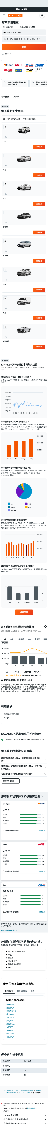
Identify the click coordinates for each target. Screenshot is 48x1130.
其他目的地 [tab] (9, 991)
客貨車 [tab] (37, 639)
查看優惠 (39, 147)
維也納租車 (10, 1024)
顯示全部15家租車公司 (9, 930)
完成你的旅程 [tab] (22, 991)
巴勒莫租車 (10, 1005)
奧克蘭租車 (10, 1037)
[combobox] (9, 27)
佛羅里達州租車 (11, 1093)
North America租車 (27, 1091)
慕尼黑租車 (10, 1014)
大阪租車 (9, 1027)
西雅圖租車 (10, 1008)
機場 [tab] (32, 991)
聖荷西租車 (10, 1034)
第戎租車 (9, 1021)
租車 (17, 1091)
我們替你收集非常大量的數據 (15, 1119)
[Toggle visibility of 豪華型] (11, 507)
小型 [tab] (4, 639)
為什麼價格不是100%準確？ (14, 1123)
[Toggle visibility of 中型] (28, 507)
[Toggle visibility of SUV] (11, 504)
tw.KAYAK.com (8, 1091)
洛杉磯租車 (10, 1017)
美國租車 (38, 1091)
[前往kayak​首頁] (15, 15)
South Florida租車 (24, 1093)
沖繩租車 (9, 1030)
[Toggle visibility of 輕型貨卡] (12, 510)
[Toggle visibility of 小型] (28, 504)
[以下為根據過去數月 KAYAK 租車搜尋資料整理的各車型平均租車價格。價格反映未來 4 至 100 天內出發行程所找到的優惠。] (45, 626)
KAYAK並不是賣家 (10, 1115)
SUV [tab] (29, 639)
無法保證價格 (31, 1108)
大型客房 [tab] (20, 639)
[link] (24, 612)
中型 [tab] (12, 639)
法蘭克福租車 (11, 1011)
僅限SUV (8, 54)
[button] (45, 9)
